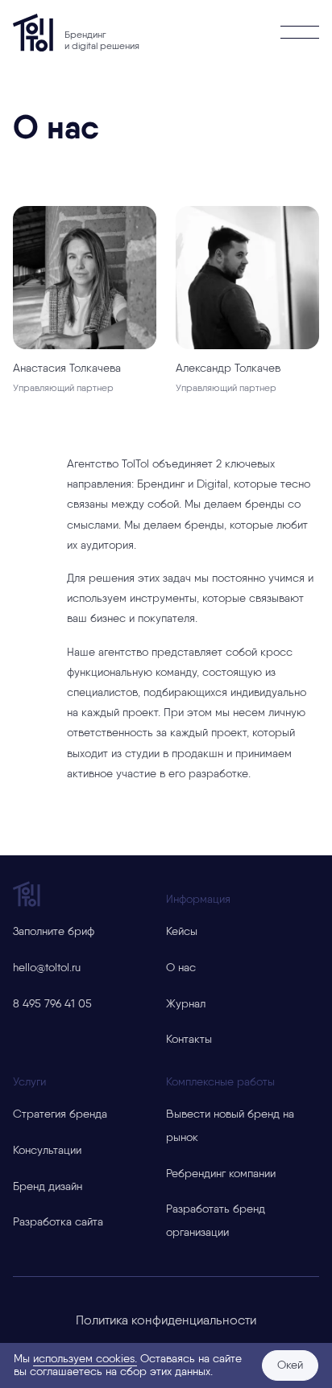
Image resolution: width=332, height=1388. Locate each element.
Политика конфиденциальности (166, 1320)
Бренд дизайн (47, 1186)
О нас (181, 968)
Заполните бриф (53, 931)
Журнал (185, 1004)
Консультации (47, 1150)
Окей (290, 1365)
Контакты (189, 1039)
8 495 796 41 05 (52, 1004)
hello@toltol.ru (47, 968)
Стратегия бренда (60, 1114)
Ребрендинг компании (221, 1174)
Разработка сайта (58, 1222)
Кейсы (181, 931)
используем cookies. (85, 1359)
